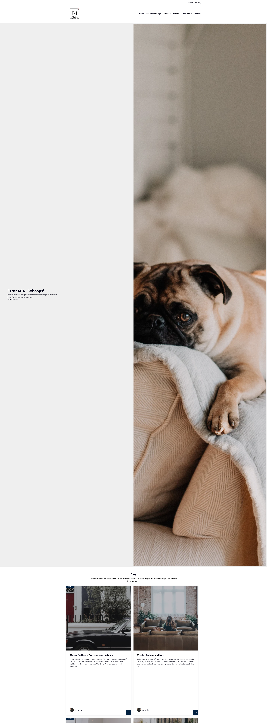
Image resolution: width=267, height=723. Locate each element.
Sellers (70, 719)
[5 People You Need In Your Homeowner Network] (128, 712)
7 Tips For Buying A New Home (150, 655)
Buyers (70, 587)
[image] (98, 618)
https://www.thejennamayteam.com (20, 297)
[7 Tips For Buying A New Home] (195, 712)
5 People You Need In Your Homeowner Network (91, 655)
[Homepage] (74, 14)
